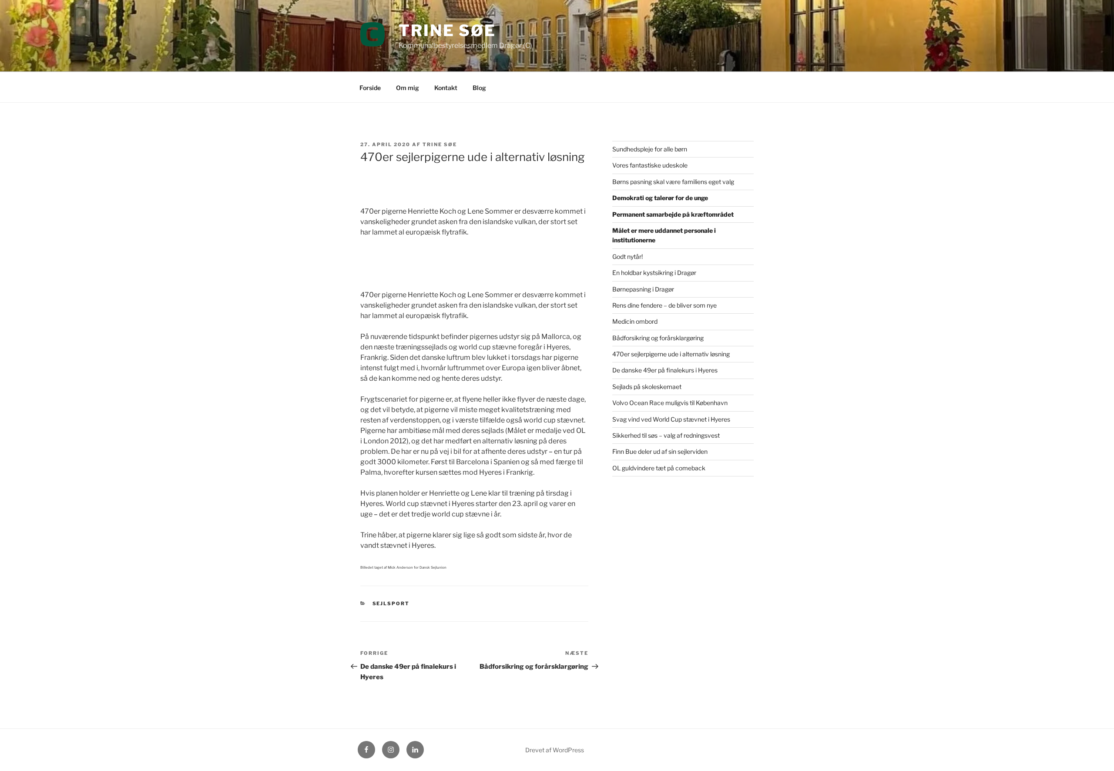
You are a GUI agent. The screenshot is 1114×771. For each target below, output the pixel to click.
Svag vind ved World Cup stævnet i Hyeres (671, 419)
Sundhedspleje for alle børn (649, 149)
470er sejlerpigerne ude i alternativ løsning (671, 354)
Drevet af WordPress (554, 750)
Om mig (407, 87)
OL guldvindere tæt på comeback (658, 468)
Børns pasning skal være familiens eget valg (673, 181)
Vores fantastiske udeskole (650, 165)
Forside (370, 87)
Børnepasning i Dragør (643, 289)
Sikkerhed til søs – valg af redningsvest (666, 435)
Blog (479, 87)
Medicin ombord (635, 321)
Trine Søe (447, 30)
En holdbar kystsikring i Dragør (654, 272)
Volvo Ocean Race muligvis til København (670, 402)
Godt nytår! (627, 256)
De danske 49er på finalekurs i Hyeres (665, 370)
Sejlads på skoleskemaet (646, 386)
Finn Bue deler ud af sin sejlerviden (660, 451)
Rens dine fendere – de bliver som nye (664, 305)
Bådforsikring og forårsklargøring (658, 338)
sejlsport (391, 603)
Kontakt (445, 87)
